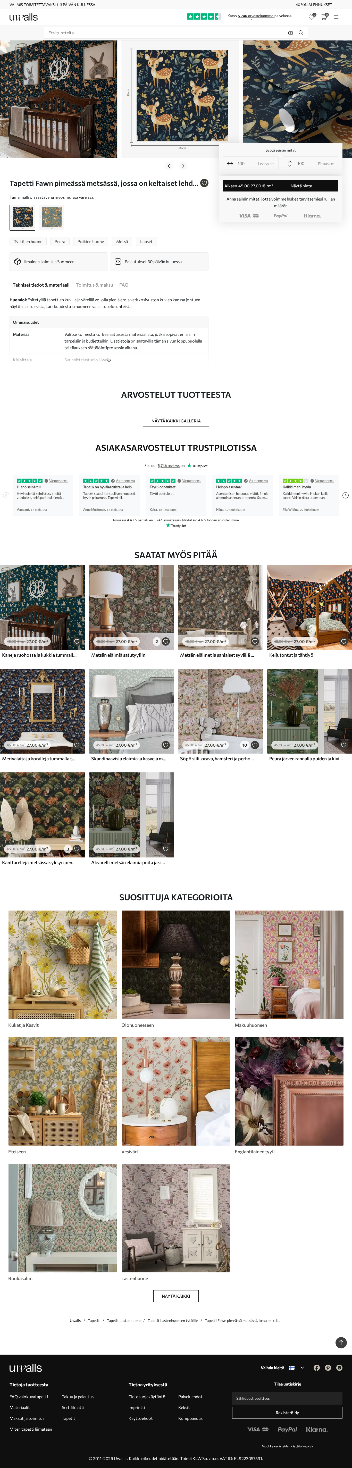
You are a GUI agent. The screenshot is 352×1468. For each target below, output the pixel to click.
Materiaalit (20, 1407)
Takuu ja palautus (78, 1396)
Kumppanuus (190, 1418)
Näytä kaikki (176, 1296)
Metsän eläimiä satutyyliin (118, 655)
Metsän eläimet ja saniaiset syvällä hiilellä (217, 655)
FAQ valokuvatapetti (29, 1396)
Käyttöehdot (141, 1418)
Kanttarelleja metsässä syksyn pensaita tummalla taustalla (39, 862)
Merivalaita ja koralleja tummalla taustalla (39, 758)
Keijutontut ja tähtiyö (291, 655)
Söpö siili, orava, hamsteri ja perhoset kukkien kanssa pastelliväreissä (217, 758)
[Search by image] (291, 33)
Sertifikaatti (73, 1407)
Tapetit (94, 1320)
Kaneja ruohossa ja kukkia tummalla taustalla (39, 655)
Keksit (184, 1407)
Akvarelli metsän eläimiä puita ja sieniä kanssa (128, 862)
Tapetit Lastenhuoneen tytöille (173, 1320)
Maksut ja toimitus (27, 1418)
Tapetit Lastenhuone (123, 1320)
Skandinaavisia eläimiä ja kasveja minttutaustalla (128, 758)
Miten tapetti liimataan (31, 1429)
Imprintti (137, 1407)
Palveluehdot (190, 1396)
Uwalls (75, 1320)
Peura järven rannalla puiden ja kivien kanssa (307, 758)
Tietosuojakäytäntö (147, 1396)
